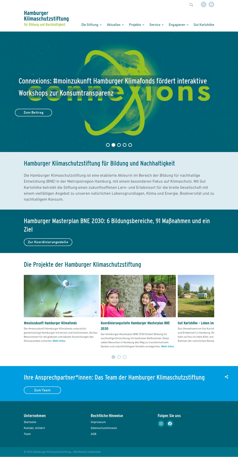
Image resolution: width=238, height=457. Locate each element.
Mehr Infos (59, 340)
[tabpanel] (61, 311)
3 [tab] (124, 357)
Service (154, 25)
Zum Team (42, 390)
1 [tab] (113, 357)
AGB (93, 433)
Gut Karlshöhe (204, 25)
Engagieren (177, 25)
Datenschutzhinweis (104, 428)
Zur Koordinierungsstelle (48, 242)
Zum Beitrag (33, 112)
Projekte (135, 25)
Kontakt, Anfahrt (34, 428)
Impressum (98, 422)
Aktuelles (113, 25)
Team (27, 433)
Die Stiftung (89, 25)
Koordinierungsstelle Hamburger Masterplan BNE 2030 (135, 326)
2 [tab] (119, 357)
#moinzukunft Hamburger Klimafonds (50, 323)
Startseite (30, 422)
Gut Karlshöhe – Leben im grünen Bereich (207, 323)
